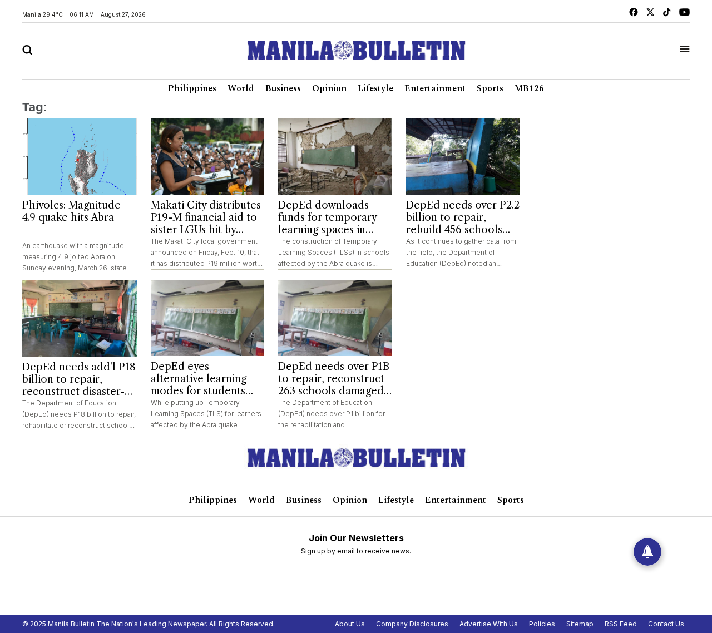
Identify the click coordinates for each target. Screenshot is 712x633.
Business (283, 88)
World (241, 88)
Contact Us (666, 624)
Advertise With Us (488, 624)
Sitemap (580, 624)
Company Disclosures (412, 624)
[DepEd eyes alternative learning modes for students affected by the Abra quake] (208, 318)
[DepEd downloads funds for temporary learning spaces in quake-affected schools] (335, 156)
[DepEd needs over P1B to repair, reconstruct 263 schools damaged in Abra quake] (335, 318)
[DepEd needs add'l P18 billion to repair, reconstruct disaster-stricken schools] (79, 318)
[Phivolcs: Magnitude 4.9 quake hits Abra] (79, 156)
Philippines (192, 88)
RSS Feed (621, 624)
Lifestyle (375, 88)
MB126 (529, 88)
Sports (490, 88)
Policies (542, 624)
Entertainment (435, 88)
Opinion (329, 88)
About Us (350, 624)
